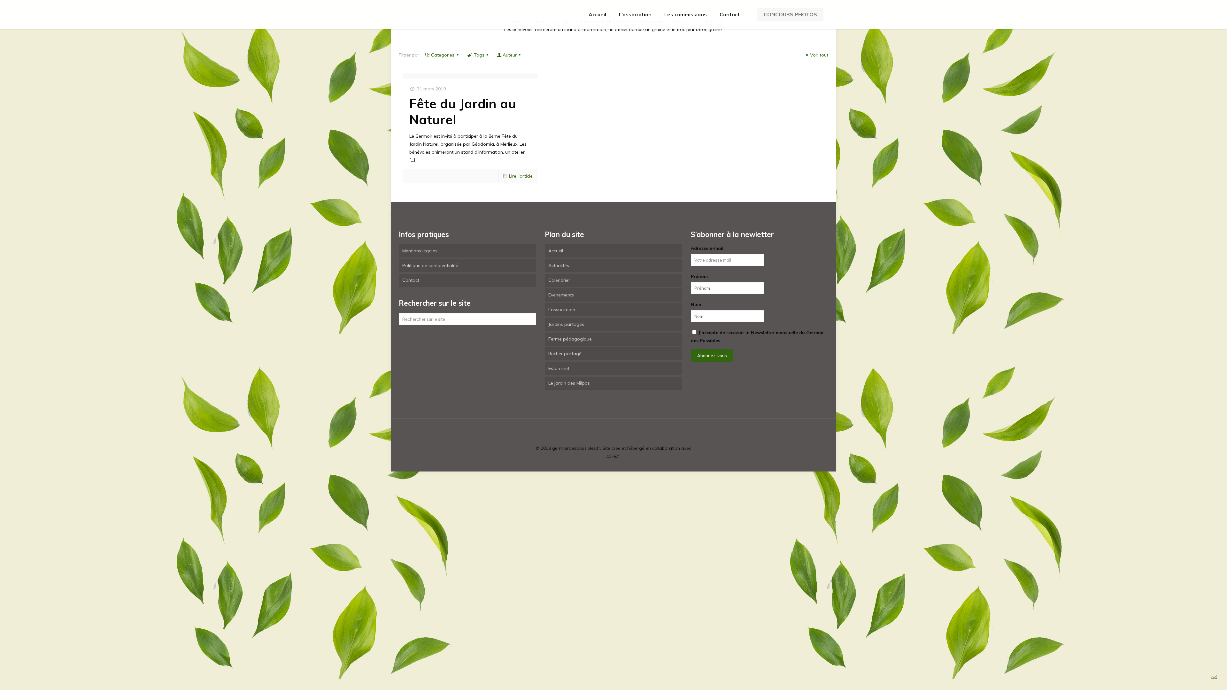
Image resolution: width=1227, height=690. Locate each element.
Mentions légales (419, 251)
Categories (442, 55)
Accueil (555, 251)
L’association (561, 309)
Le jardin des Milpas (569, 383)
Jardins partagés (566, 324)
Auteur (510, 55)
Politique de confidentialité (430, 265)
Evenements (561, 295)
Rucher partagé (565, 353)
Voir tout (819, 55)
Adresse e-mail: (708, 248)
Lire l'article (521, 176)
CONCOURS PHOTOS (790, 14)
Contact (410, 280)
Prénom (699, 276)
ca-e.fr (613, 456)
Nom (696, 304)
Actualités (558, 265)
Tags (479, 55)
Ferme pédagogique (570, 339)
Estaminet (558, 368)
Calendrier (559, 280)
